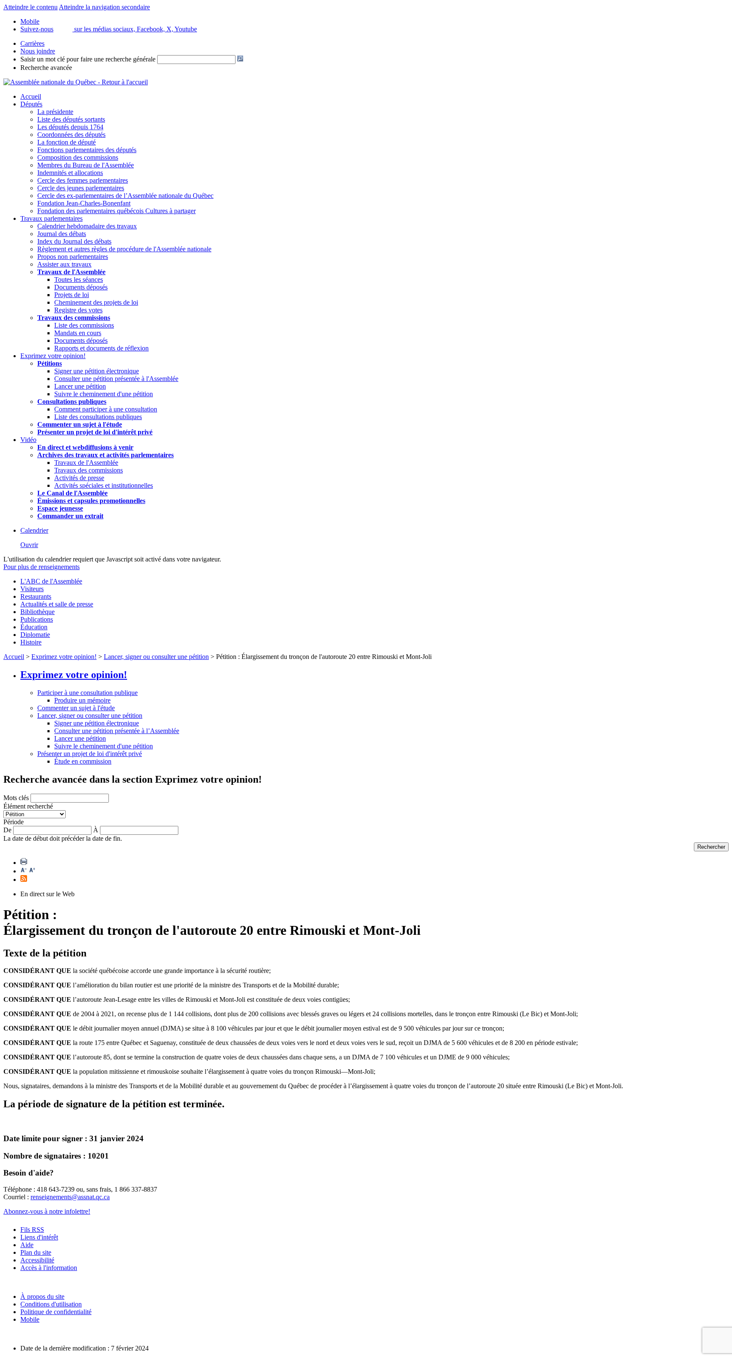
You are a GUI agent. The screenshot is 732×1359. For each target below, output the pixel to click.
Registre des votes (78, 310)
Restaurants (35, 596)
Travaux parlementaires (51, 218)
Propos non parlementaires (72, 256)
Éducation (33, 627)
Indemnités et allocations (70, 172)
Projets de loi (71, 294)
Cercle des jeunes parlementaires (80, 188)
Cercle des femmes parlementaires (82, 180)
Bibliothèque (37, 611)
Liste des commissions (84, 325)
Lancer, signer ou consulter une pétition (156, 656)
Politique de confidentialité (56, 1311)
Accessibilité (37, 1260)
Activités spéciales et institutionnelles (103, 485)
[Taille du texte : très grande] (32, 871)
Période (13, 821)
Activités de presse (79, 477)
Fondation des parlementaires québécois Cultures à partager (116, 210)
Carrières (32, 43)
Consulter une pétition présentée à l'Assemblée (116, 378)
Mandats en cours (77, 332)
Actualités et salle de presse (56, 604)
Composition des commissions (77, 157)
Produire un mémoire (82, 700)
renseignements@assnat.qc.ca (70, 1197)
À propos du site (42, 1296)
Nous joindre (37, 51)
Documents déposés (81, 287)
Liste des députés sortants (71, 119)
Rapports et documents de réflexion (101, 348)
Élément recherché (28, 806)
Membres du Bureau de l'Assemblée (85, 165)
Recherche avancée (46, 67)
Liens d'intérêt (39, 1237)
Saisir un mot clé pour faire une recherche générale (87, 59)
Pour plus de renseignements (41, 566)
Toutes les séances (78, 279)
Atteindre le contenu (30, 7)
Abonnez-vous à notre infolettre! (46, 1211)
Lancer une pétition (80, 386)
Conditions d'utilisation (51, 1304)
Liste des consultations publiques (98, 416)
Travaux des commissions (73, 317)
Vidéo (28, 439)
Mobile (29, 1319)
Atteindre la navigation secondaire (104, 7)
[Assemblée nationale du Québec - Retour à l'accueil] (75, 82)
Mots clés (16, 797)
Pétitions (49, 363)
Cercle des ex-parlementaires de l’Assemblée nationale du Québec (125, 195)
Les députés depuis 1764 (70, 127)
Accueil (30, 96)
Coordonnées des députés (71, 134)
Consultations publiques (71, 401)
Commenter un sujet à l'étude (79, 424)
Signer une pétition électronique (96, 371)
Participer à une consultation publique (87, 692)
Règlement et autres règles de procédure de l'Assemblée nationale (124, 249)
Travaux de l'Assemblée (71, 271)
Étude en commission (82, 761)
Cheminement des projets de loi (96, 302)
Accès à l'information (48, 1267)
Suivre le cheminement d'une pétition (103, 393)
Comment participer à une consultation (105, 409)
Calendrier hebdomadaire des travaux (87, 226)
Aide (26, 1244)
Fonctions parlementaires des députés (86, 149)
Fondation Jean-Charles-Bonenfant (83, 203)
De (7, 830)
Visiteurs (32, 588)
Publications (36, 619)
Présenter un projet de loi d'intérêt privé (94, 432)
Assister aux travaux (64, 264)
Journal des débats (61, 233)
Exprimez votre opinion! (53, 355)
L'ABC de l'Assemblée (51, 581)
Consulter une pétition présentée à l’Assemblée (116, 730)
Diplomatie (35, 634)
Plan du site (35, 1252)
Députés (31, 104)
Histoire (31, 642)
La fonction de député (66, 142)
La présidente (55, 111)
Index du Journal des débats (74, 241)
